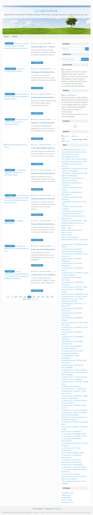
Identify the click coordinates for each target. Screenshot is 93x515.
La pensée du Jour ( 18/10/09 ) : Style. (73, 296)
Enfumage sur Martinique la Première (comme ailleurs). (51, 72)
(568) (66, 500)
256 (43, 297)
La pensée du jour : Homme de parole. (74, 377)
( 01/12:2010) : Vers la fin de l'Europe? (74, 159)
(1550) (67, 493)
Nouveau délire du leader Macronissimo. (45, 224)
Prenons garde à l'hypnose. (70, 474)
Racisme (9, 43)
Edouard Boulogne (78, 114)
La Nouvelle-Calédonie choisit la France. (45, 148)
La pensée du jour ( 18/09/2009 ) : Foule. (75, 294)
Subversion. (10, 69)
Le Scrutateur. (46, 11)
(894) (65, 498)
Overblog (57, 509)
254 (34, 297)
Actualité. (10, 94)
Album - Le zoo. (66, 232)
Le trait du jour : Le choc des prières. (73, 467)
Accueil (6, 36)
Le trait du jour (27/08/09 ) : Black (72, 453)
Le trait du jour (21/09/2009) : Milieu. (73, 434)
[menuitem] (6, 36)
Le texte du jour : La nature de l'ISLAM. (74, 410)
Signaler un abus (50, 512)
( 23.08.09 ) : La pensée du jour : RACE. (74, 221)
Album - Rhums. (66, 235)
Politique (9, 220)
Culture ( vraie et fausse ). (70, 237)
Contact (15, 36)
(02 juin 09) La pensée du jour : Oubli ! (74, 161)
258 (52, 297)
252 (25, 297)
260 (29, 299)
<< (8, 297)
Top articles (35, 512)
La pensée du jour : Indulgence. (72, 379)
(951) (66, 495)
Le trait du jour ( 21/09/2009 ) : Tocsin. (74, 436)
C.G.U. (58, 512)
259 (24, 299)
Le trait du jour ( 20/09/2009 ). (71, 431)
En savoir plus (37, 62)
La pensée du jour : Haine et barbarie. (74, 370)
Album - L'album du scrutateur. (72, 230)
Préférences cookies (85, 512)
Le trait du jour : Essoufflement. (72, 465)
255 (38, 297)
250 (16, 297)
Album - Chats (66, 228)
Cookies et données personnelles (70, 512)
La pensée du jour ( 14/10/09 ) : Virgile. (74, 287)
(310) (67, 502)
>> (36, 299)
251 (20, 297)
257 (47, 297)
